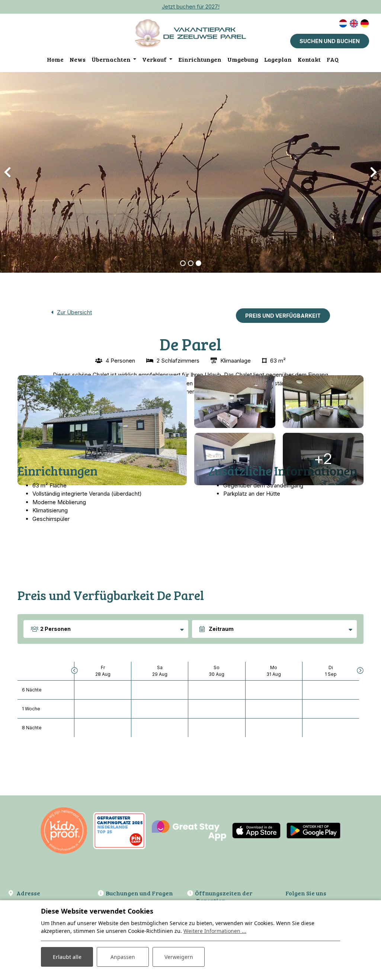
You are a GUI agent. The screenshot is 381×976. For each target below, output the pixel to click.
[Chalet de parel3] (323, 401)
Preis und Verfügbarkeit (283, 315)
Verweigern (178, 956)
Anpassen (123, 956)
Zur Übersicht (74, 312)
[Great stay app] (189, 830)
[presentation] (7, 172)
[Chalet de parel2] (234, 459)
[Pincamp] (119, 830)
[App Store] (256, 830)
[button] (183, 263)
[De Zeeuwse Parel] (190, 33)
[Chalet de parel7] (234, 401)
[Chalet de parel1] (102, 430)
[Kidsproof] (64, 830)
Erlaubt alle (67, 956)
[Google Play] (313, 830)
